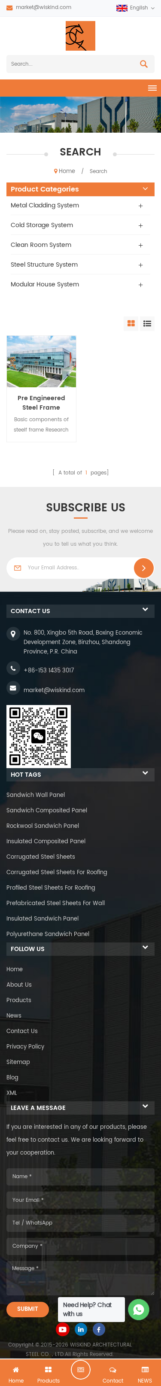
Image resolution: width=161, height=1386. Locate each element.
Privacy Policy (25, 1047)
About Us (19, 985)
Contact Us (22, 1031)
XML (11, 1093)
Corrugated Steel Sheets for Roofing (56, 872)
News (13, 1016)
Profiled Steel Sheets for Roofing (50, 888)
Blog (12, 1077)
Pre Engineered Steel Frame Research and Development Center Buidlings (41, 403)
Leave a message (81, 1370)
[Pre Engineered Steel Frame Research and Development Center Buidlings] (41, 361)
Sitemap (18, 1062)
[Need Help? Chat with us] (139, 1309)
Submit (27, 1309)
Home (67, 171)
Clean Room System (41, 245)
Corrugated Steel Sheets (40, 857)
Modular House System (45, 284)
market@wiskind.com (43, 7)
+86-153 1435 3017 (49, 670)
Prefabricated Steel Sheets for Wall (55, 903)
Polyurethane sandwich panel (47, 934)
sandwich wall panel (35, 795)
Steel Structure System (44, 265)
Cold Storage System (42, 225)
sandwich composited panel (46, 810)
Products (18, 1000)
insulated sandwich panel (42, 919)
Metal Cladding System (45, 205)
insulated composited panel (45, 841)
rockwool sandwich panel (42, 826)
